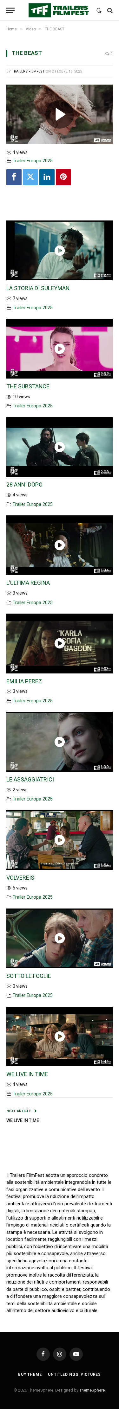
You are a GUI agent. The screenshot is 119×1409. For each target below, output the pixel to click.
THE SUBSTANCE (28, 386)
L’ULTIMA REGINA (28, 582)
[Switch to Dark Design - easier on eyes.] (99, 10)
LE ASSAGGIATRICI (30, 779)
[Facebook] (14, 177)
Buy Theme (30, 1374)
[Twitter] (30, 177)
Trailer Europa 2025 (33, 160)
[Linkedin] (47, 177)
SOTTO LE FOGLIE (28, 975)
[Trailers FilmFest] (59, 10)
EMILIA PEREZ (24, 681)
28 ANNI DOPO (24, 484)
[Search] (109, 10)
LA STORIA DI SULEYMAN (37, 288)
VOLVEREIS (20, 877)
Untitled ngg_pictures (74, 1374)
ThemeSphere (92, 1390)
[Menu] (10, 10)
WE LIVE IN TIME (27, 1074)
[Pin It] (63, 177)
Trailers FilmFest (28, 71)
